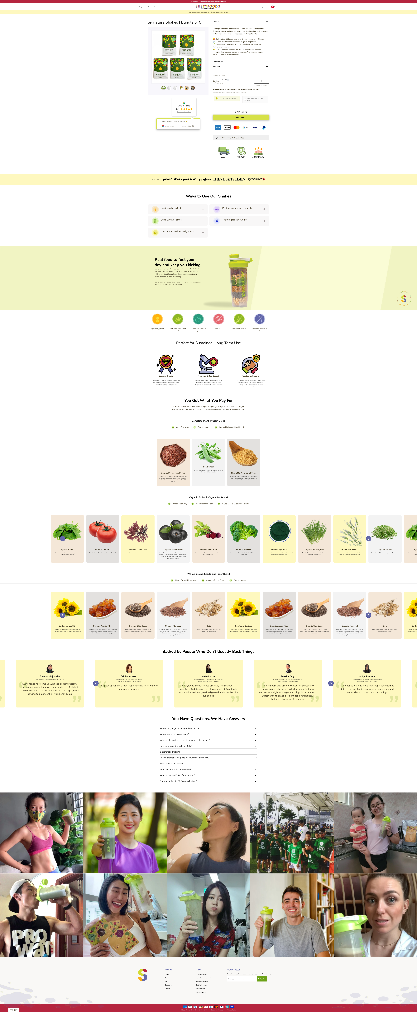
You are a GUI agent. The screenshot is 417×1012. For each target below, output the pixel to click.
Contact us (168, 985)
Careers (167, 989)
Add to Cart (241, 117)
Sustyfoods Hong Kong (190, 1010)
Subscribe (262, 979)
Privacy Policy (231, 1010)
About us (168, 978)
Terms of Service (217, 1010)
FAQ (166, 981)
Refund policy (200, 989)
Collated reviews (201, 985)
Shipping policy (201, 992)
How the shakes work (203, 978)
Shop (167, 974)
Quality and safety (202, 974)
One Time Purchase (228, 98)
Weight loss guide (202, 981)
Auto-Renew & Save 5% (255, 99)
